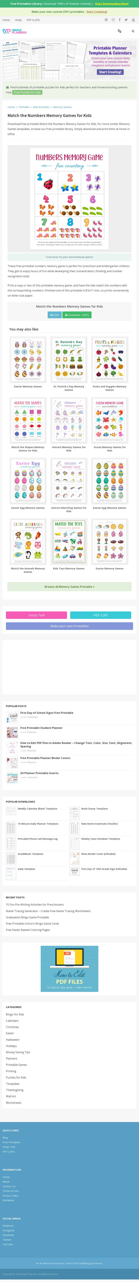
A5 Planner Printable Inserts (39, 773)
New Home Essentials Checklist (99, 823)
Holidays (11, 1046)
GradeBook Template (30, 853)
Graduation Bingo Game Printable (27, 917)
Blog (5, 1137)
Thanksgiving (14, 1090)
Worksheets (13, 1103)
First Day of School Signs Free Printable (46, 713)
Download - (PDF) (78, 315)
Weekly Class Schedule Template (100, 838)
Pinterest (8, 1225)
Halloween (12, 1040)
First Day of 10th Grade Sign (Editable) (104, 869)
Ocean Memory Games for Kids (110, 449)
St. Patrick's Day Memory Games (69, 388)
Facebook (8, 1235)
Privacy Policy (10, 1195)
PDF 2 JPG (101, 615)
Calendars (32, 777)
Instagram (9, 1230)
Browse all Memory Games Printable (69, 587)
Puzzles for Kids (16, 1077)
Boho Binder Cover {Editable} (98, 853)
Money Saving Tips (18, 1052)
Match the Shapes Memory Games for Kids (28, 449)
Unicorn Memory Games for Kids (69, 449)
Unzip (18, 20)
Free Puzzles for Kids (27, 92)
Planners (31, 732)
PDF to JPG (33, 20)
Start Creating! (96, 12)
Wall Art (11, 1096)
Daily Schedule (26, 869)
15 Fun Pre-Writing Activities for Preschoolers (35, 904)
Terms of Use (11, 1191)
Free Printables (12, 1142)
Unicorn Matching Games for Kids (68, 509)
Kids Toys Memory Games (69, 568)
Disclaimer (9, 1200)
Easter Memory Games (28, 386)
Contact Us (9, 1186)
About (6, 1181)
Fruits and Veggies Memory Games (109, 388)
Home (6, 20)
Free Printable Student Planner (41, 728)
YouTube (8, 1244)
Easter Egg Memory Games (28, 507)
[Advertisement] (69, 667)
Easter (10, 1033)
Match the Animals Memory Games (28, 570)
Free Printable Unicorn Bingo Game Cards (32, 923)
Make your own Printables (70, 626)
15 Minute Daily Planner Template (38, 823)
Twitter (7, 1239)
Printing (11, 1071)
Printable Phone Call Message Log (38, 838)
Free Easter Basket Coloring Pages (28, 930)
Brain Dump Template (94, 808)
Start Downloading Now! (112, 4)
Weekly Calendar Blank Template (37, 808)
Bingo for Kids (15, 1014)
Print (56, 315)
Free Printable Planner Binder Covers (45, 758)
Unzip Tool (36, 615)
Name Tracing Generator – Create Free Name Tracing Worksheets (48, 911)
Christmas (12, 1027)
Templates (32, 717)
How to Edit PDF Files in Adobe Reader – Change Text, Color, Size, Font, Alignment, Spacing (76, 744)
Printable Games (16, 1065)
